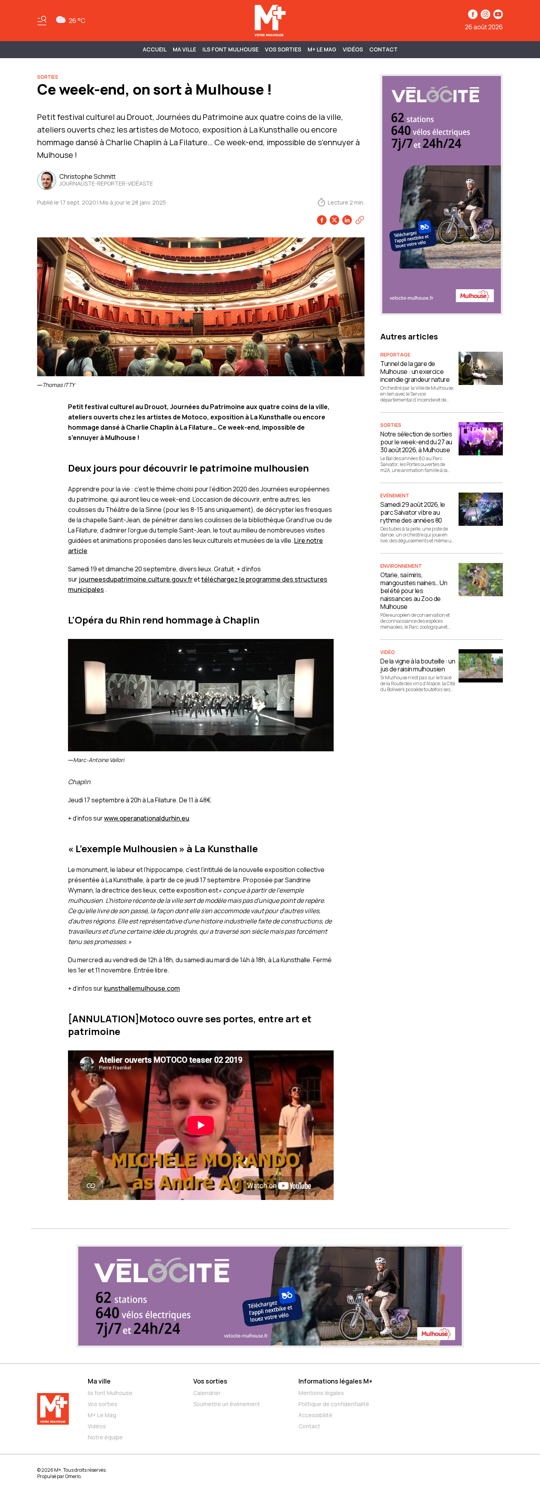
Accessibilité (315, 1415)
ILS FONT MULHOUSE (230, 49)
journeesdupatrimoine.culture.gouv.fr (136, 579)
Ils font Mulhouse (110, 1393)
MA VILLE (184, 49)
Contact (383, 49)
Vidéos (353, 49)
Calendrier (207, 1393)
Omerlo (73, 1476)
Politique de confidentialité (333, 1404)
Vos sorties (283, 49)
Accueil (154, 49)
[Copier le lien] (359, 220)
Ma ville (99, 1381)
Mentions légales (321, 1393)
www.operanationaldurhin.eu (146, 818)
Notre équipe (105, 1437)
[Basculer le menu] (42, 20)
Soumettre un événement (226, 1404)
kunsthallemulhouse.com (142, 988)
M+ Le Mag (322, 49)
